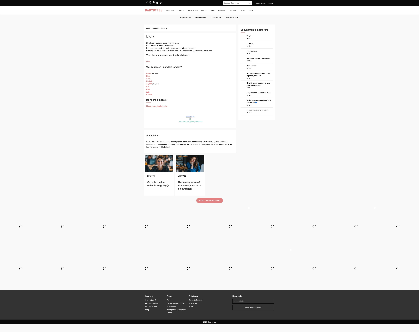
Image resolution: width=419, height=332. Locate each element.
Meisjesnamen (200, 17)
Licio (148, 61)
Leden (242, 10)
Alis (147, 91)
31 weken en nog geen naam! (257, 110)
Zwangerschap (151, 306)
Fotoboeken (171, 306)
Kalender (221, 10)
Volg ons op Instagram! (210, 200)
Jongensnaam (252, 51)
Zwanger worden (151, 303)
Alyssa (149, 83)
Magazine (170, 10)
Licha (148, 106)
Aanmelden (260, 3)
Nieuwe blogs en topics (176, 303)
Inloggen (270, 3)
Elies (148, 76)
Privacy (192, 306)
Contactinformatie (195, 300)
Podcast (181, 10)
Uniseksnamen (216, 17)
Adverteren (193, 303)
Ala (147, 86)
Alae (148, 89)
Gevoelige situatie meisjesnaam (258, 58)
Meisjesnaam (251, 66)
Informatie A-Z (150, 300)
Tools (251, 10)
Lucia (159, 106)
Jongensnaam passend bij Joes (258, 93)
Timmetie (250, 43)
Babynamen (193, 10)
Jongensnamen (185, 17)
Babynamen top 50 (232, 17)
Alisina (149, 94)
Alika (148, 78)
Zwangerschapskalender (176, 309)
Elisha (148, 73)
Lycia (164, 106)
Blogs (212, 10)
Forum (203, 10)
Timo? (249, 36)
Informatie (232, 10)
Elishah (149, 81)
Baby (147, 309)
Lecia (154, 106)
